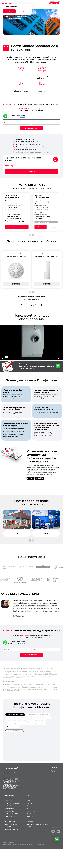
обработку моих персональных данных (29, 24)
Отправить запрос (31, 33)
